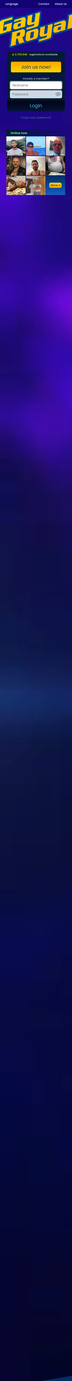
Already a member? (36, 79)
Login (36, 105)
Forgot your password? (36, 117)
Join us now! (36, 67)
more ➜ (55, 185)
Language (11, 4)
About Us (61, 4)
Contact (43, 4)
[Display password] (58, 94)
